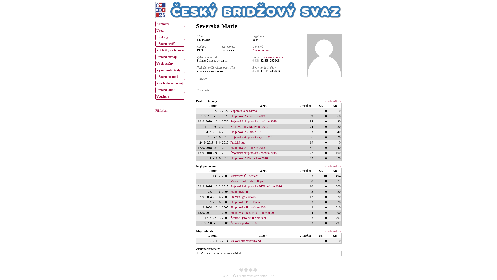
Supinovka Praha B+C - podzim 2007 (253, 212)
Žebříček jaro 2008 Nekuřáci (248, 218)
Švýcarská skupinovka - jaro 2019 (251, 137)
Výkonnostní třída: (208, 57)
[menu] (170, 60)
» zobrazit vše (333, 101)
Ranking (162, 37)
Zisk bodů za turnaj (169, 83)
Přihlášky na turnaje (170, 50)
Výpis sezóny (165, 63)
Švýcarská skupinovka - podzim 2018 (253, 153)
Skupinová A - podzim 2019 (247, 116)
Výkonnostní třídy (168, 70)
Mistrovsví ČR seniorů (244, 176)
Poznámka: (204, 90)
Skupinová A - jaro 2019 (245, 132)
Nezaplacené (260, 50)
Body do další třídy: (264, 67)
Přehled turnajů (167, 57)
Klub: (200, 36)
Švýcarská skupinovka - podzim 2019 (253, 121)
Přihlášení (161, 110)
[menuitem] (170, 24)
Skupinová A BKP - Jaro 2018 (249, 158)
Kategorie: (228, 46)
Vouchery (162, 96)
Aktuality (162, 23)
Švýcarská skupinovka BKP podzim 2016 (256, 186)
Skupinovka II (239, 191)
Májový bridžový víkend (245, 240)
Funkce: (202, 78)
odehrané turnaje (273, 57)
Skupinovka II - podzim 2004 (248, 207)
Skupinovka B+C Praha (245, 202)
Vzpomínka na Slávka (244, 111)
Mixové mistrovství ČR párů (247, 181)
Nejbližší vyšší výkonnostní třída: (217, 67)
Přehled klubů (165, 90)
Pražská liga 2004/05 (243, 197)
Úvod (160, 30)
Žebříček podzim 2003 (244, 223)
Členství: (257, 46)
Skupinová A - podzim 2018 (247, 147)
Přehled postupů (167, 76)
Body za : (268, 57)
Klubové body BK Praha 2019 (249, 126)
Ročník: (201, 46)
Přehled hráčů (165, 43)
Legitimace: (259, 36)
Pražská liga (237, 142)
